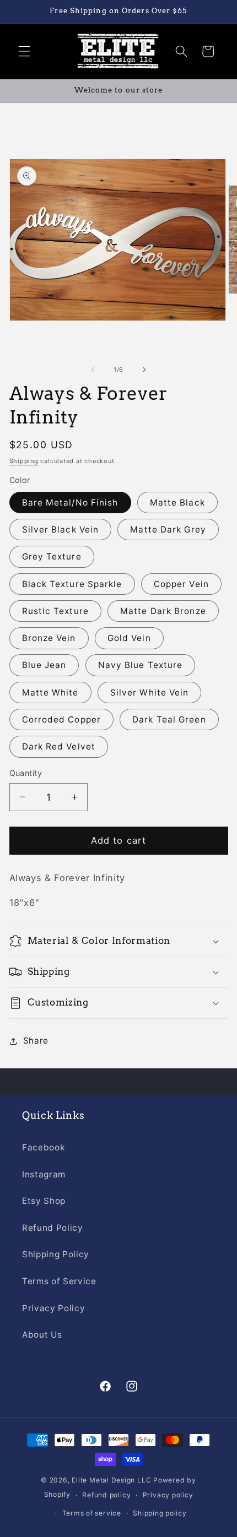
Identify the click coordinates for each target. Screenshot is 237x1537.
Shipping (24, 461)
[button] (24, 51)
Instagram (44, 1174)
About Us (42, 1334)
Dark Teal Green (169, 719)
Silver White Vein (149, 692)
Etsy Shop (44, 1201)
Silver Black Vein (60, 529)
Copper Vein (181, 584)
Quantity (25, 773)
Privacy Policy (53, 1308)
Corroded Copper (61, 719)
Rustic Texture (55, 611)
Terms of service (91, 1513)
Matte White (50, 692)
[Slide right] (144, 369)
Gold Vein (129, 638)
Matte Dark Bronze (163, 611)
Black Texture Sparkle (72, 584)
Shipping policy (160, 1513)
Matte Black (177, 502)
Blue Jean (44, 665)
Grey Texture (52, 556)
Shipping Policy (55, 1254)
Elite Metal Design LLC (111, 1480)
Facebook (43, 1147)
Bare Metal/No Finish (70, 502)
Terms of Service (59, 1281)
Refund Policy (52, 1228)
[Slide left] (93, 369)
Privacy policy (168, 1495)
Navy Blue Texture (140, 665)
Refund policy (106, 1495)
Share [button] (36, 1040)
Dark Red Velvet (59, 746)
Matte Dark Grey (168, 529)
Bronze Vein (49, 638)
